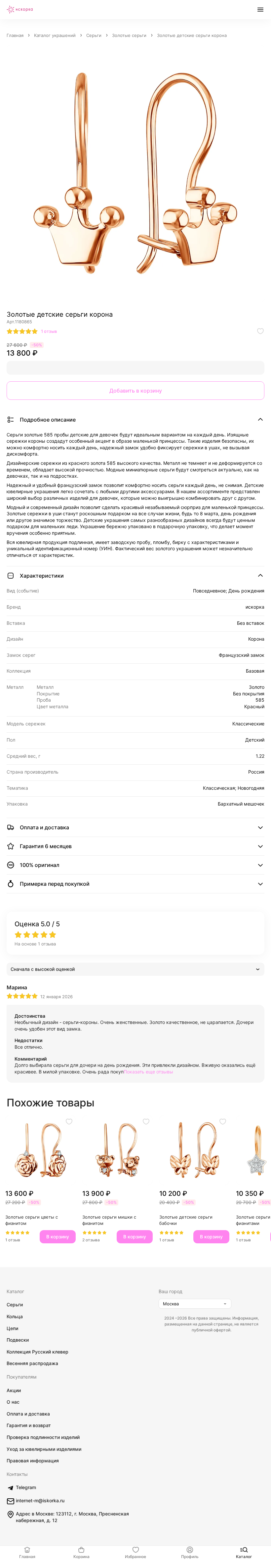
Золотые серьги (129, 35)
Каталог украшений (55, 35)
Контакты (17, 1474)
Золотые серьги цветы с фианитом (32, 1220)
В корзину (57, 1236)
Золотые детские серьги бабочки (186, 1220)
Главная (15, 35)
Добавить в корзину (135, 390)
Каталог (15, 1291)
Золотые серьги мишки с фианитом (109, 1220)
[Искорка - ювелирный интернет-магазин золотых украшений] (20, 10)
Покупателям (22, 1377)
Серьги (93, 35)
